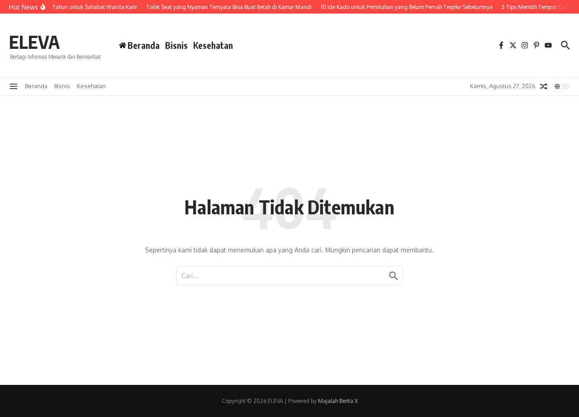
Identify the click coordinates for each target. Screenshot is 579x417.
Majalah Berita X (338, 401)
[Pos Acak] (543, 86)
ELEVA (34, 41)
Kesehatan (213, 45)
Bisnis (176, 45)
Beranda (36, 86)
